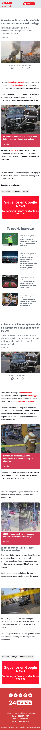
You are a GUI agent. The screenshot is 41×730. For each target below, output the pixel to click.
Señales (29, 4)
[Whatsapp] (12, 68)
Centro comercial (26, 656)
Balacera (5, 656)
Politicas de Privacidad (20, 721)
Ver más (6, 144)
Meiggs (25, 191)
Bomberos (6, 191)
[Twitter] (23, 68)
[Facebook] (18, 68)
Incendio (16, 191)
